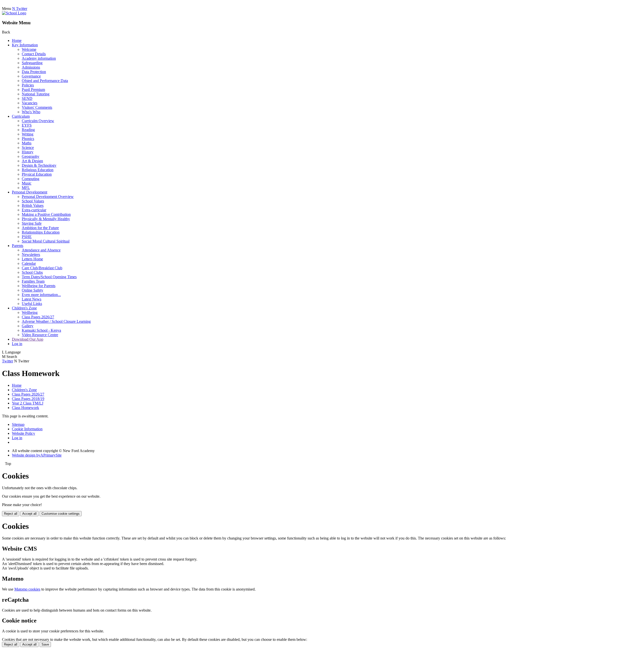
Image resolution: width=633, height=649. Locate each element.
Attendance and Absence (41, 250)
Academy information (39, 58)
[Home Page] (14, 13)
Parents (17, 245)
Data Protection (34, 72)
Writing (27, 134)
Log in (17, 344)
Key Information (25, 45)
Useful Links (32, 303)
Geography (30, 156)
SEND (27, 98)
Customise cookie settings (61, 513)
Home (17, 40)
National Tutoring (35, 94)
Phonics (28, 138)
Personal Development (29, 192)
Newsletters (31, 254)
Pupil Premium (33, 89)
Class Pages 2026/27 (38, 317)
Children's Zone (24, 308)
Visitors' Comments (37, 107)
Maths (26, 143)
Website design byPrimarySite (37, 455)
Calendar (29, 263)
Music (26, 183)
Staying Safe (32, 223)
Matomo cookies (27, 589)
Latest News (31, 299)
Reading (28, 130)
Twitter (7, 361)
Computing (30, 179)
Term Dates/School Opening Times (49, 277)
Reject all (10, 513)
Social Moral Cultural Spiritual (45, 241)
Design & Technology (39, 165)
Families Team (33, 281)
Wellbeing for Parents (38, 286)
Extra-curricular (34, 210)
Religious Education (37, 170)
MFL (26, 188)
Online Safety (32, 290)
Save (45, 644)
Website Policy (23, 433)
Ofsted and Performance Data (45, 81)
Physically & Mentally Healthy (46, 219)
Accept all (29, 513)
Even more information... (41, 295)
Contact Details (34, 54)
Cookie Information (27, 429)
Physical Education (37, 174)
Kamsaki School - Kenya (41, 330)
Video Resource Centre (40, 335)
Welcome (29, 49)
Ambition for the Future (40, 228)
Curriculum (21, 116)
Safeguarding (32, 63)
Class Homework (25, 408)
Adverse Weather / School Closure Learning (56, 321)
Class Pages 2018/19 (28, 399)
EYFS (27, 125)
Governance (31, 76)
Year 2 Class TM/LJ (27, 403)
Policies (28, 85)
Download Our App (27, 339)
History (27, 152)
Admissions (31, 67)
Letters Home (32, 259)
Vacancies (29, 103)
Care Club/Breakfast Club (42, 268)
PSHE (27, 237)
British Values (33, 205)
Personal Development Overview (48, 196)
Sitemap (18, 424)
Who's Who (31, 112)
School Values (33, 201)
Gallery (27, 326)
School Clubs (32, 272)
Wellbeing (30, 312)
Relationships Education (41, 232)
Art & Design (32, 161)
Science (28, 147)
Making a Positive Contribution (46, 214)
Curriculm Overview (38, 121)
